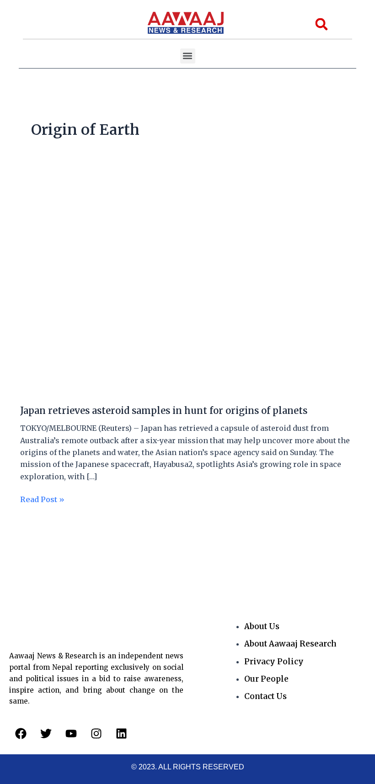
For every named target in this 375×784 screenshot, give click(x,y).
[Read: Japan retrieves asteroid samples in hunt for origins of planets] (187, 285)
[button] (187, 56)
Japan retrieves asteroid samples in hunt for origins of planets (163, 410)
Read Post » (42, 498)
